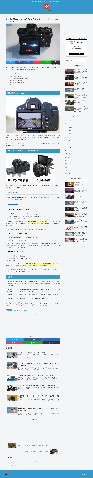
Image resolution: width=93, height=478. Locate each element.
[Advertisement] (33, 324)
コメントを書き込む (33, 461)
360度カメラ (68, 120)
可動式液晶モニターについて (15, 76)
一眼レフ (67, 154)
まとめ (10, 86)
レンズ (67, 150)
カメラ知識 (9, 310)
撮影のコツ (68, 164)
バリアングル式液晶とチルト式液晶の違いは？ (19, 78)
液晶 (26, 310)
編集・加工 (68, 173)
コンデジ (67, 140)
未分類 (67, 170)
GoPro (66, 124)
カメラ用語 (68, 130)
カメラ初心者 (68, 127)
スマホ (67, 144)
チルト (15, 310)
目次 (16, 74)
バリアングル (20, 310)
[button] (86, 60)
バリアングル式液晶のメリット (16, 80)
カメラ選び (68, 137)
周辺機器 (67, 160)
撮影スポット (68, 167)
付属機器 (67, 157)
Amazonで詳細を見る (13, 192)
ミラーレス (68, 147)
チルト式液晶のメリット (15, 84)
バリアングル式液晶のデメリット (17, 82)
